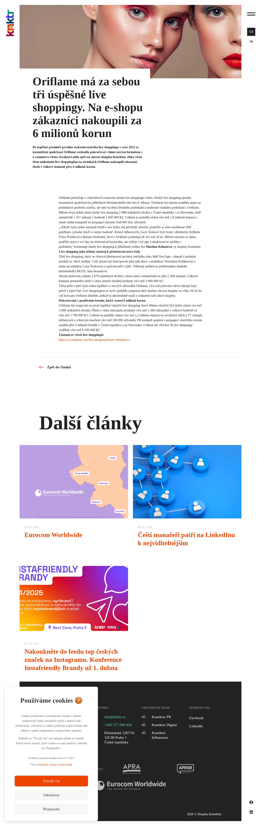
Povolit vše (51, 781)
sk (251, 41)
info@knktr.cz (115, 717)
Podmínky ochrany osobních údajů (55, 764)
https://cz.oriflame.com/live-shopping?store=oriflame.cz (94, 339)
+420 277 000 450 (118, 725)
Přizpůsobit (51, 809)
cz (251, 31)
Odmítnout (51, 795)
